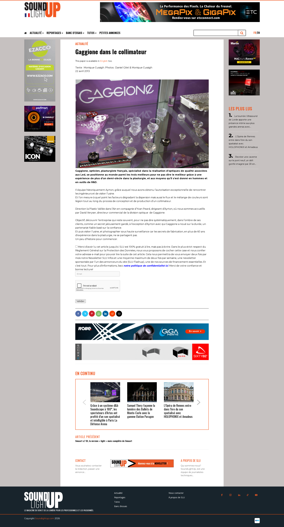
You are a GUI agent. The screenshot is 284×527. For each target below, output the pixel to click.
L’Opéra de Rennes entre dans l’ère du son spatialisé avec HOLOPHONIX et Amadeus (178, 411)
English (104, 61)
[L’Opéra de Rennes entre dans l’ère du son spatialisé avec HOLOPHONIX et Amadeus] (179, 392)
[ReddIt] (112, 314)
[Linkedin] (105, 314)
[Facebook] (78, 314)
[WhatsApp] (99, 314)
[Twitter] (85, 314)
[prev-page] (84, 402)
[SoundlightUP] (46, 11)
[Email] (119, 314)
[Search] (242, 33)
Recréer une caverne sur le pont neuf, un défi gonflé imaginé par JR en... (243, 160)
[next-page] (198, 402)
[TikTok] (247, 495)
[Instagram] (230, 495)
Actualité (81, 44)
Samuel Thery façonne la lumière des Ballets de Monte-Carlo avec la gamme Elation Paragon (141, 411)
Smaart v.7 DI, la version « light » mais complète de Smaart (103, 440)
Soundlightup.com (44, 518)
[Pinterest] (92, 314)
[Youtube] (256, 495)
